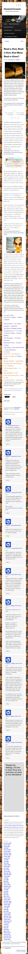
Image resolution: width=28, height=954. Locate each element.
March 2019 (6, 931)
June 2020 (6, 908)
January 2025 (7, 851)
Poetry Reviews (17, 30)
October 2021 (7, 888)
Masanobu (8, 492)
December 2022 (7, 873)
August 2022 (7, 876)
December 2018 (7, 936)
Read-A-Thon (17, 407)
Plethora (7, 605)
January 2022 (7, 884)
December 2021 (7, 886)
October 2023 (7, 866)
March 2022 (6, 883)
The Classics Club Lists (9, 33)
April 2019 (6, 929)
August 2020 (7, 906)
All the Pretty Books (17, 390)
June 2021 (6, 891)
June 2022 (6, 879)
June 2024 (6, 861)
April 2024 (6, 863)
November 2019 (7, 918)
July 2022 (6, 878)
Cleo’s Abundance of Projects (10, 36)
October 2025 (7, 845)
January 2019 (7, 934)
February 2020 (7, 913)
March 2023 (6, 869)
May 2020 (6, 909)
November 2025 (7, 843)
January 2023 (7, 871)
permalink (17, 409)
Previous (6, 41)
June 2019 (6, 926)
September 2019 (8, 921)
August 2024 (7, 858)
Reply (8, 444)
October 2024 (7, 856)
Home (5, 24)
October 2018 (7, 939)
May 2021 (6, 893)
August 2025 (7, 846)
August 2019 (7, 922)
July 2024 (6, 859)
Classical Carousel (12, 9)
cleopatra (18, 59)
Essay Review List (8, 30)
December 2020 (7, 901)
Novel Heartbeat (15, 194)
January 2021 (7, 899)
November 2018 (7, 937)
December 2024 (7, 853)
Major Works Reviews (14, 24)
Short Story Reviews (8, 27)
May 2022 (6, 881)
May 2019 (6, 927)
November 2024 (7, 854)
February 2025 (7, 850)
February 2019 (7, 932)
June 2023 (6, 868)
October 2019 (7, 919)
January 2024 (7, 864)
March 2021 (6, 896)
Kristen (7, 716)
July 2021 (6, 889)
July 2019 (6, 924)
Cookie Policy (8, 948)
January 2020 (7, 914)
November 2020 (7, 903)
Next (22, 41)
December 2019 (7, 916)
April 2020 (6, 911)
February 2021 (7, 898)
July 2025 (6, 848)
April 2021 (6, 894)
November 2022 (7, 874)
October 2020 (7, 904)
